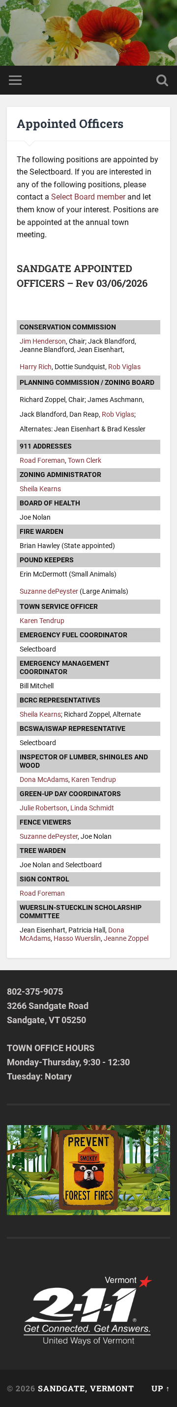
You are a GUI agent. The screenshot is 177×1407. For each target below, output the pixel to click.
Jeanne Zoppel (126, 938)
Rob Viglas (124, 367)
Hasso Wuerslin (77, 938)
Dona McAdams (44, 780)
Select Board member (88, 196)
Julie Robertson (43, 808)
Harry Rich (36, 367)
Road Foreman (42, 460)
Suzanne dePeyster (49, 591)
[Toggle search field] (162, 80)
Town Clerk (84, 460)
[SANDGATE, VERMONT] (88, 33)
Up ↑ (160, 1388)
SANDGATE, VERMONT (86, 1388)
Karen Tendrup (42, 621)
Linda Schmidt (92, 808)
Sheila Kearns (40, 489)
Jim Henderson (43, 341)
